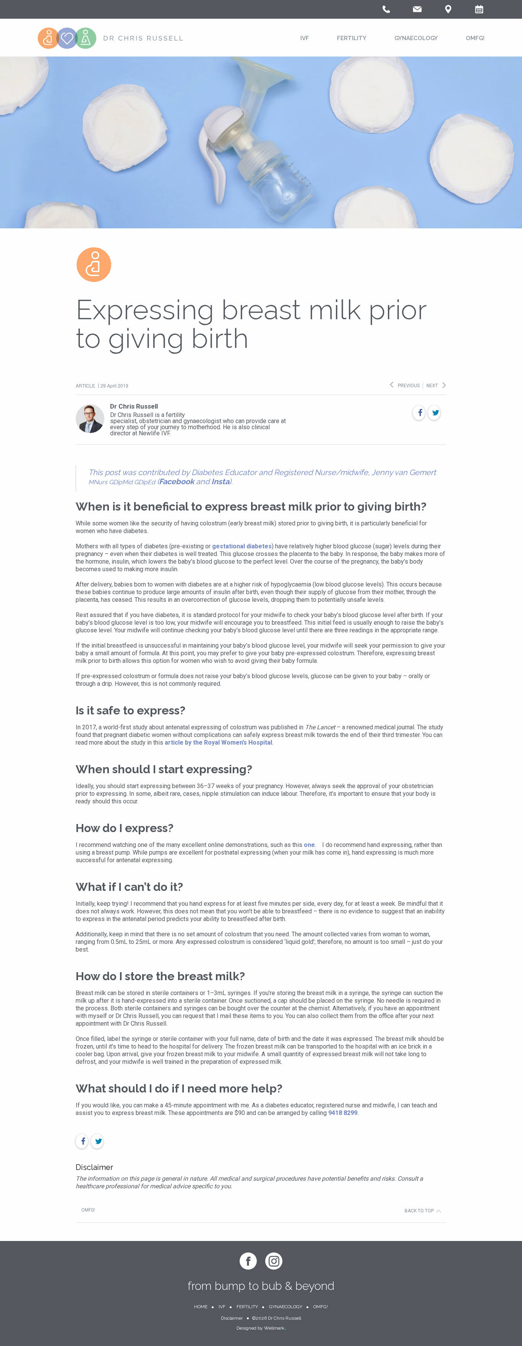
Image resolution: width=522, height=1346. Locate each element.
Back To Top (419, 1211)
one (309, 844)
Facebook (176, 481)
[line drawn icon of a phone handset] (386, 12)
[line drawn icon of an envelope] (417, 12)
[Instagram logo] (273, 1261)
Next (432, 385)
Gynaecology (416, 38)
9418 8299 (342, 1113)
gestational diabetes (242, 546)
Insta (220, 481)
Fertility (351, 38)
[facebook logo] (248, 1261)
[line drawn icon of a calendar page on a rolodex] (479, 12)
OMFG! (475, 38)
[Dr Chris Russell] (110, 39)
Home (201, 1306)
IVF (304, 38)
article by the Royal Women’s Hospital (218, 742)
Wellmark (274, 1328)
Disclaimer (232, 1318)
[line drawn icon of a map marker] (448, 12)
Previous (409, 385)
